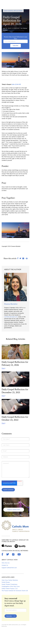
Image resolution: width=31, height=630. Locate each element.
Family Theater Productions (9, 584)
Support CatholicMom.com (9, 568)
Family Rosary (6, 582)
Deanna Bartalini (10, 304)
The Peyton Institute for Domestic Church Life (15, 591)
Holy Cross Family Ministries (10, 580)
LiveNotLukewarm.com (10, 317)
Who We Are (6, 563)
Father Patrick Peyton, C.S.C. (10, 588)
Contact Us (5, 565)
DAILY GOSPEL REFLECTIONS (13, 11)
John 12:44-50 (16, 84)
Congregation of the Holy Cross (11, 586)
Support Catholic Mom (13, 510)
